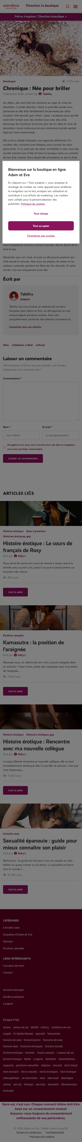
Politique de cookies (33, 203)
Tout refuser (41, 213)
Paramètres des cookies (41, 235)
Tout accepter (41, 225)
